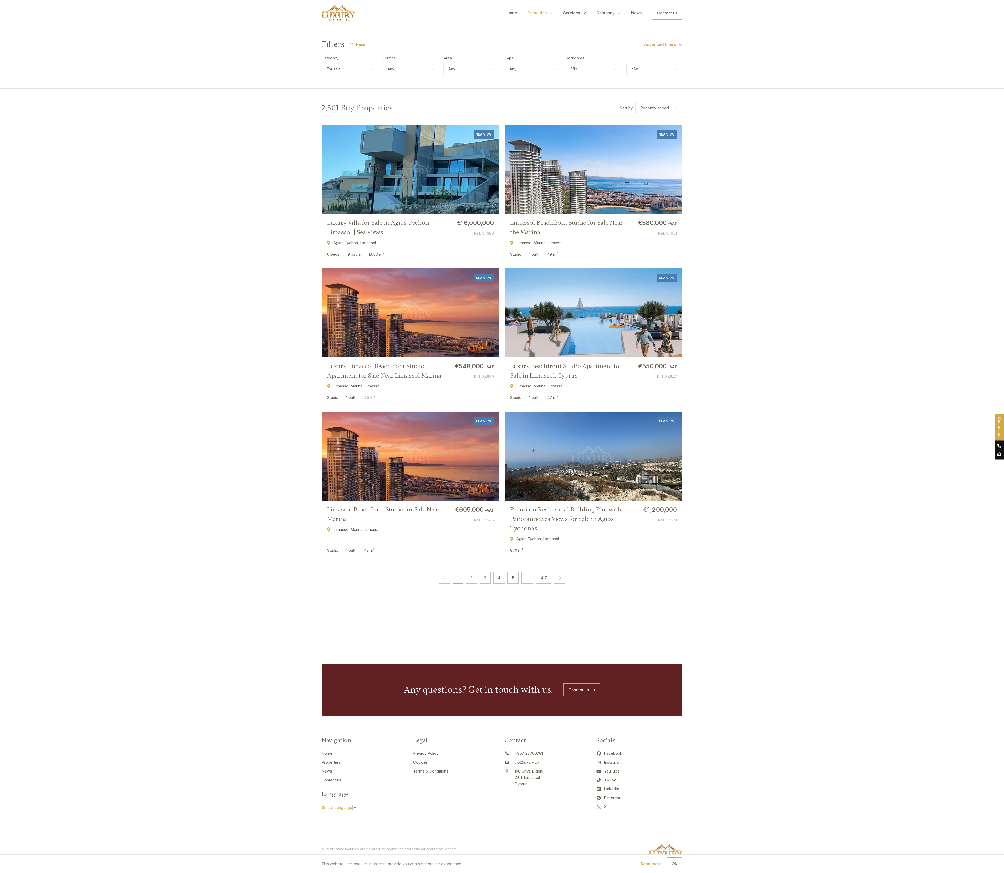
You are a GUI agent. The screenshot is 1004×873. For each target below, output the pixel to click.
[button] (349, 69)
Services (571, 12)
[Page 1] (444, 578)
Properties (537, 12)
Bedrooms (575, 57)
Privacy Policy (425, 753)
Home (511, 12)
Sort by (626, 107)
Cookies (420, 762)
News (636, 12)
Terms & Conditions (430, 771)
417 (543, 577)
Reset (361, 44)
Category (330, 57)
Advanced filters (660, 44)
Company (605, 12)
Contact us (667, 12)
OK (674, 863)
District (389, 57)
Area (447, 57)
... (527, 577)
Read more (651, 863)
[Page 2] (559, 578)
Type (509, 57)
